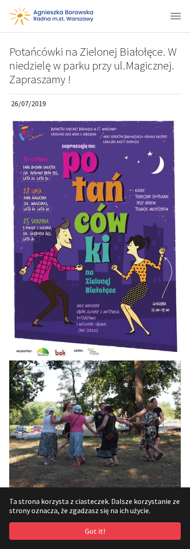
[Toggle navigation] (176, 16)
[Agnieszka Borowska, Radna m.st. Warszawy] (51, 16)
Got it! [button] (95, 531)
